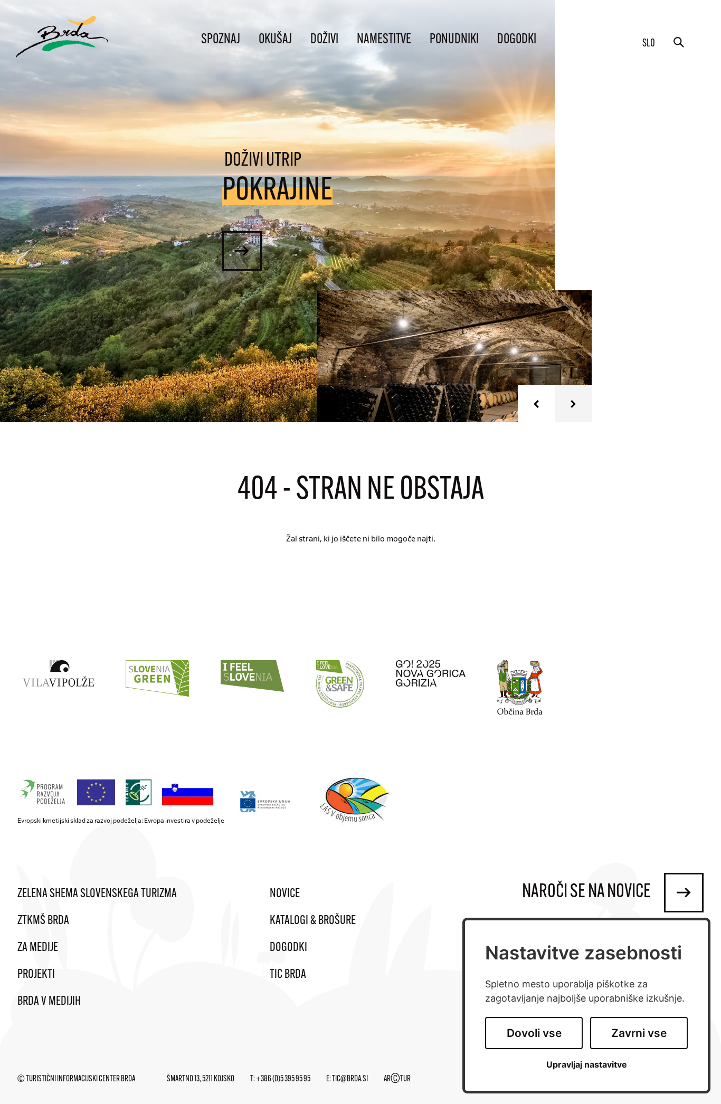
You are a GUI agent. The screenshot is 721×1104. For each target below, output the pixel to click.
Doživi (324, 40)
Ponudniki (454, 40)
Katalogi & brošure (313, 921)
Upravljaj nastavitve (586, 1065)
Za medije (37, 947)
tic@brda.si (350, 1079)
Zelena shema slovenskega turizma (97, 894)
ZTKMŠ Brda (43, 921)
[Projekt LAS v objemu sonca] (356, 801)
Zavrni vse (639, 1033)
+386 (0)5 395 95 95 (283, 1079)
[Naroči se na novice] (684, 892)
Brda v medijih (49, 1001)
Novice (285, 894)
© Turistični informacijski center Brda (76, 1079)
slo (648, 44)
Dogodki (516, 40)
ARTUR (397, 1079)
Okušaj (275, 40)
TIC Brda (288, 974)
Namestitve (384, 40)
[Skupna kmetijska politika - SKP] (118, 792)
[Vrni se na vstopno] (62, 37)
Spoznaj (220, 40)
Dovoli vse (534, 1033)
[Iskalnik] (678, 42)
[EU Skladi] (265, 801)
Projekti (36, 974)
